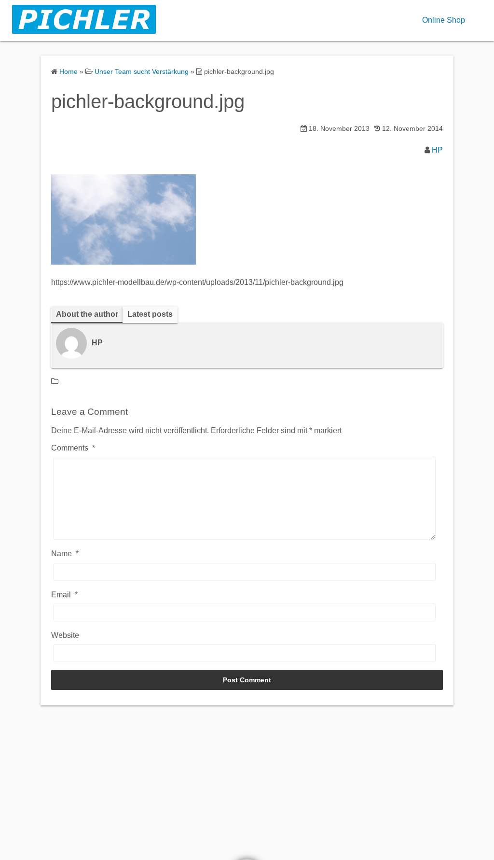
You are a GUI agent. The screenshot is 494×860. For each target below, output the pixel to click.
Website (65, 635)
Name (65, 554)
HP (437, 150)
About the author (87, 314)
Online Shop (443, 20)
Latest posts (150, 314)
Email (64, 595)
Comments (73, 448)
